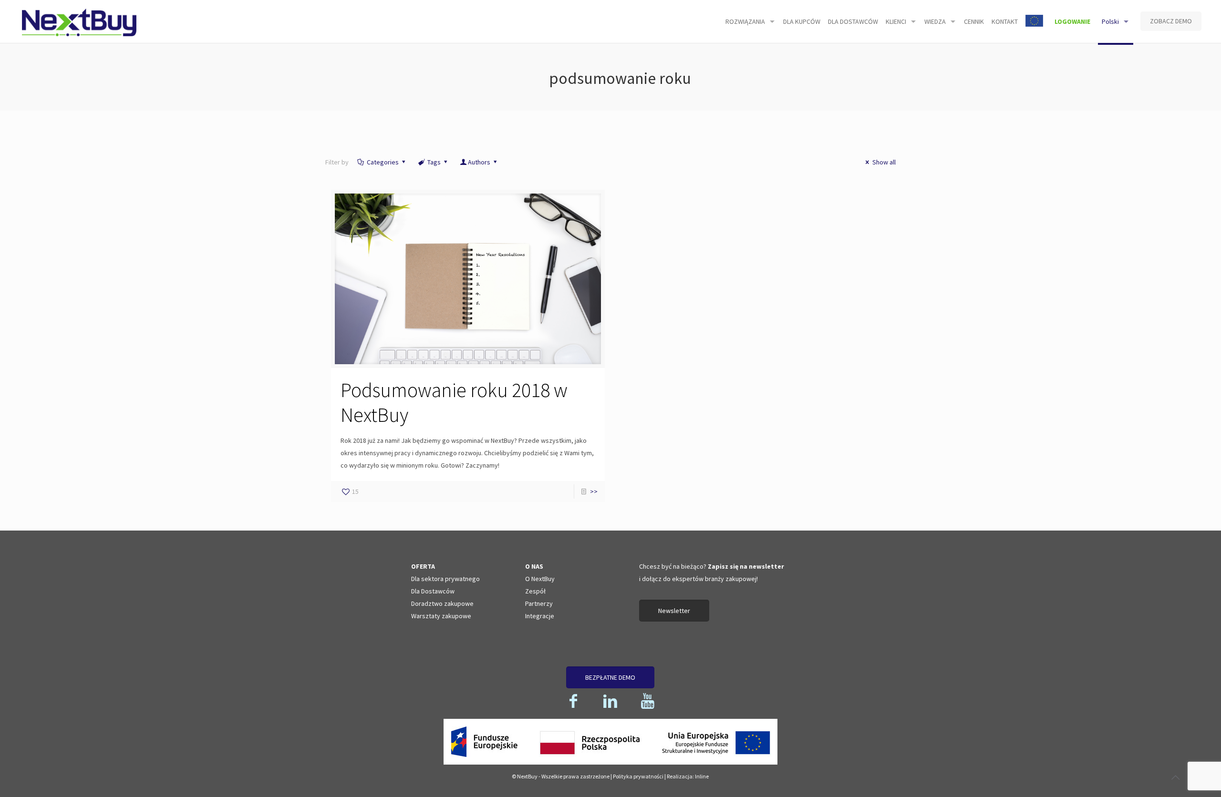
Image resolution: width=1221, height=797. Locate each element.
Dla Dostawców (433, 591)
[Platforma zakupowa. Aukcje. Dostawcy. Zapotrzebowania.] (79, 21)
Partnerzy (539, 603)
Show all (884, 162)
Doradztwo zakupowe (442, 603)
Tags (434, 162)
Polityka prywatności (638, 776)
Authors (479, 162)
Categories (383, 162)
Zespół (535, 591)
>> (594, 491)
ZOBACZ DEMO (1171, 21)
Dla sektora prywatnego (445, 578)
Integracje (539, 616)
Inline (702, 776)
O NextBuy (540, 578)
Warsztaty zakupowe (441, 616)
